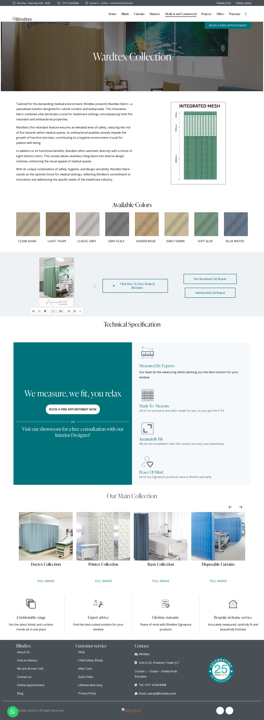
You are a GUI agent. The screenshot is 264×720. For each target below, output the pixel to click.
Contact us (24, 677)
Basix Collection (103, 564)
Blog (20, 693)
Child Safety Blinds (90, 660)
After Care (85, 669)
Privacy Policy (87, 693)
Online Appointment (30, 685)
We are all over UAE (30, 669)
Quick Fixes (85, 677)
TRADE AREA (243, 3)
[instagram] (229, 711)
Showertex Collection (218, 564)
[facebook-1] (220, 711)
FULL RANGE (45, 581)
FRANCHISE (224, 3)
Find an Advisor (27, 660)
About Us (23, 652)
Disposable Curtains (160, 564)
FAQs (81, 652)
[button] (230, 507)
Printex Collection (46, 564)
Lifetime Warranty (90, 685)
